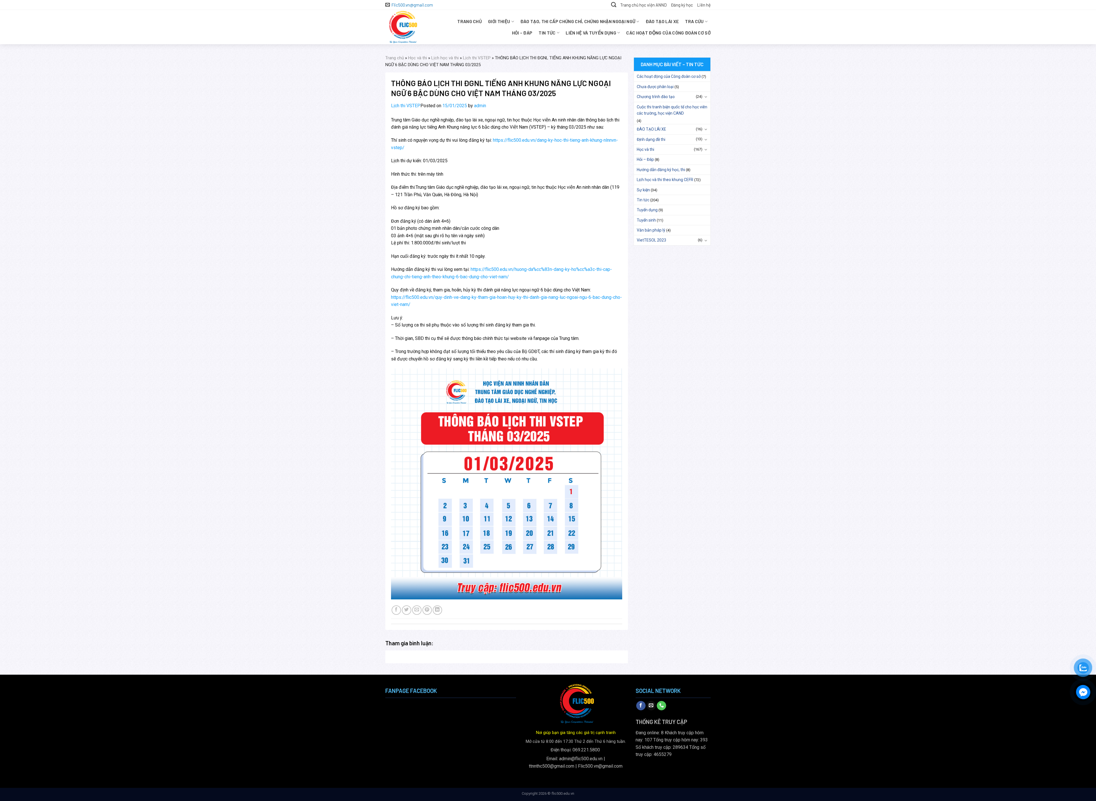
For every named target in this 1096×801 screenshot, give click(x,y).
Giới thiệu (499, 21)
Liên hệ (704, 4)
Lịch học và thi (445, 57)
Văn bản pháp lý (651, 230)
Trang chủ (469, 21)
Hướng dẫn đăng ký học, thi (661, 169)
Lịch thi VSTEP (477, 57)
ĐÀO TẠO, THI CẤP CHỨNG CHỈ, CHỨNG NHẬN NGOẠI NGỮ (577, 21)
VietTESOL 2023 (651, 240)
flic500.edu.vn (562, 793)
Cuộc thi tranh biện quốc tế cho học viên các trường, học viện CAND (672, 110)
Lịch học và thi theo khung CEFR (665, 179)
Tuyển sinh (646, 220)
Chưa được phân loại (655, 86)
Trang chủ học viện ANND (643, 4)
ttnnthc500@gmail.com (551, 766)
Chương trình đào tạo (656, 96)
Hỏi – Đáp (522, 32)
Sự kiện (643, 190)
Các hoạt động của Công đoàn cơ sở (668, 32)
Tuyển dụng (647, 210)
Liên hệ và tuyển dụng (591, 32)
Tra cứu (694, 21)
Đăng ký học (682, 4)
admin (480, 105)
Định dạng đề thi (651, 139)
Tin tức (547, 32)
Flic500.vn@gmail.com (600, 766)
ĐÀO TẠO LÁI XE (662, 21)
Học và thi (417, 57)
